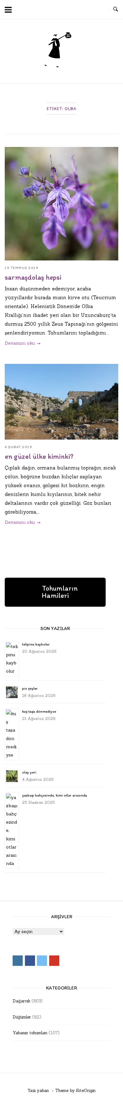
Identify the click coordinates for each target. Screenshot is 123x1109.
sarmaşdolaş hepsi (33, 277)
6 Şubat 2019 (18, 447)
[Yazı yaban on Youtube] (100, 10)
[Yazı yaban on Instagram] (65, 10)
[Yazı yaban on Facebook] (77, 10)
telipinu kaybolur (36, 644)
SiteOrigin (86, 1090)
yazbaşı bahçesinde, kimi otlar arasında (54, 795)
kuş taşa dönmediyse (39, 711)
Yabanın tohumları (30, 1033)
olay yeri (29, 772)
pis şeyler (30, 688)
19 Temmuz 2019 (21, 268)
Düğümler (22, 1017)
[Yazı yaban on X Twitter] (88, 10)
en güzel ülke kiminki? (39, 456)
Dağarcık (21, 1001)
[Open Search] (115, 9)
